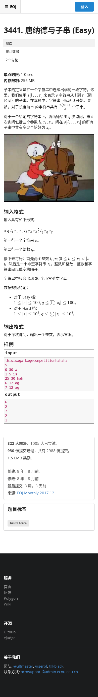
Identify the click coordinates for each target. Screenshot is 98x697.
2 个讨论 (12, 60)
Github (10, 632)
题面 (9, 43)
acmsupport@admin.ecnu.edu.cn (49, 671)
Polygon (11, 598)
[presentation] (34, 95)
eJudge (9, 637)
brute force (18, 523)
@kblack (56, 666)
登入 (84, 6)
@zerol (41, 666)
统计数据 (12, 51)
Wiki (7, 603)
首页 (7, 587)
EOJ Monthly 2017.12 (35, 492)
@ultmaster (23, 666)
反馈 (7, 592)
